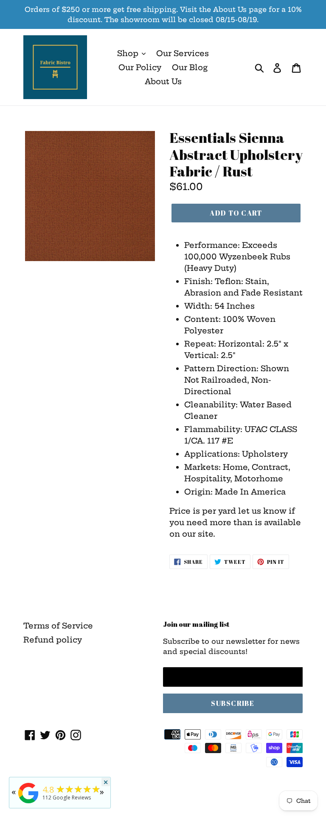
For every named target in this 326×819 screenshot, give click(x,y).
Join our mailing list (196, 624)
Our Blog (190, 67)
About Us (163, 81)
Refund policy (52, 640)
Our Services (182, 53)
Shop (129, 53)
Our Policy (139, 67)
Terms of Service (58, 626)
